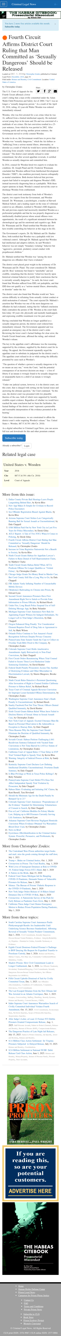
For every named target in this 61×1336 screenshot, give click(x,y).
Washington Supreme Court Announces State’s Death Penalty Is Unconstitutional (32, 700)
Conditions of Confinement (32, 985)
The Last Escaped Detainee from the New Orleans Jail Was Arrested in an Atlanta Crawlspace (32, 992)
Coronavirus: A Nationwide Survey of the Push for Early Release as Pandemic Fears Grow (31, 899)
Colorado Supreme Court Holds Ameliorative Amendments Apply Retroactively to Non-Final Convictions (30, 652)
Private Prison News (33, 1309)
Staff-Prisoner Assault (22, 1025)
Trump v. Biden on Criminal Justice (24, 860)
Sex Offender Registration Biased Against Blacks (30, 511)
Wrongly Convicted (32, 1323)
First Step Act (26, 957)
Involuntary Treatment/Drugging (20, 969)
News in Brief (15, 829)
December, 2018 (18, 76)
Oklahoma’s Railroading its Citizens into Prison (30, 589)
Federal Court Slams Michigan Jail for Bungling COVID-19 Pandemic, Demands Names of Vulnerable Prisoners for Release (32, 879)
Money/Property (22, 1056)
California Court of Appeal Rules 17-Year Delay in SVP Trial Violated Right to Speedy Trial (33, 753)
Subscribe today (12, 26)
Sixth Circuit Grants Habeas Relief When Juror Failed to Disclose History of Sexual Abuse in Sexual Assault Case (34, 714)
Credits (19, 960)
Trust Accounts (21, 1059)
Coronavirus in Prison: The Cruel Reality (27, 863)
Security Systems (49, 997)
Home (21, 1286)
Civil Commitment (34, 79)
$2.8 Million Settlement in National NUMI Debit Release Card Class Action (31, 1052)
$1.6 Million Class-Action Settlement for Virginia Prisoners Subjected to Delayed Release (31, 1042)
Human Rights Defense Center (31, 1289)
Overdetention (30, 1047)
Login (26, 445)
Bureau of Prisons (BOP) (28, 1028)
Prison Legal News (26, 1292)
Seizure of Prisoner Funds (38, 1056)
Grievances (13, 988)
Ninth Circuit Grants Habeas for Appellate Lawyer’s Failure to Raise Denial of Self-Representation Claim (32, 557)
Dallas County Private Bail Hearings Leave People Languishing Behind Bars (31, 501)
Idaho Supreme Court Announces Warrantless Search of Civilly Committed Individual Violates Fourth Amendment (33, 1006)
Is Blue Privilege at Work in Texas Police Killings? (31, 773)
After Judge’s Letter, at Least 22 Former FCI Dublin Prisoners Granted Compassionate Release (32, 1020)
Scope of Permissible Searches (39, 1013)
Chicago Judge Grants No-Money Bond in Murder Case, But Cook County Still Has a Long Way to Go (33, 576)
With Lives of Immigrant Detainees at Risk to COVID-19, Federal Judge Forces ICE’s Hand (33, 868)
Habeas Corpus (14, 957)
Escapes (12, 997)
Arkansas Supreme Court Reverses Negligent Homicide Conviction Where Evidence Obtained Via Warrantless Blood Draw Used (33, 823)
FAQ (26, 1303)
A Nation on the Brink (18, 872)
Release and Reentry (19, 79)
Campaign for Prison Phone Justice (33, 1295)
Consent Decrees (31, 1000)
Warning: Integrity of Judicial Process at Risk (29, 758)
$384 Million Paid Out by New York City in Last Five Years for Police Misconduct (33, 529)
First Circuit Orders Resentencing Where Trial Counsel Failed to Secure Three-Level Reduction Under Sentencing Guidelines (33, 661)
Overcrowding (21, 997)
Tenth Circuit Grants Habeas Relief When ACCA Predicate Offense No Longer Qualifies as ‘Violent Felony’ (31, 568)
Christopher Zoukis (33, 74)
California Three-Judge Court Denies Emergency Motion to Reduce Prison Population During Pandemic (33, 906)
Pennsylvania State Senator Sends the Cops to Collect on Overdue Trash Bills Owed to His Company (34, 641)
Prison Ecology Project (33, 1320)
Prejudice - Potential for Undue (22, 941)
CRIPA (41, 1000)
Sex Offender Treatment (48, 966)
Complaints (47, 985)
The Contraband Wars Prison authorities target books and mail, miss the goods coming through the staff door (33, 853)
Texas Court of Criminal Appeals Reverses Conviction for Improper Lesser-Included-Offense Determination (32, 691)
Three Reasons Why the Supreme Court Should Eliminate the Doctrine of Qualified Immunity (30, 732)
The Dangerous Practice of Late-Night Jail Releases (31, 1031)
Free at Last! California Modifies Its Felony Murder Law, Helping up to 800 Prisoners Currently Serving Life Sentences (32, 814)
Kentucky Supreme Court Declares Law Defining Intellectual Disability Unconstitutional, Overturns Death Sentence (34, 767)
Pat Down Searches (20, 1013)
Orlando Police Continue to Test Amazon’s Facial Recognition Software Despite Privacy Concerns (30, 635)
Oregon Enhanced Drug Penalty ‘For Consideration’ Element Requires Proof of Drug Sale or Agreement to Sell (33, 627)
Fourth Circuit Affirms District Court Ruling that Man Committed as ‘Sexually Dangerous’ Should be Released (32, 543)
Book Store (28, 1317)
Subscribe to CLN (31, 1314)
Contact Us (29, 1300)
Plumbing (37, 997)
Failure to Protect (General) (41, 1025)
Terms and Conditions (33, 1306)
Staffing (30, 997)
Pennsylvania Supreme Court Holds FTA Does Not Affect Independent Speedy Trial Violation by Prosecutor (31, 783)
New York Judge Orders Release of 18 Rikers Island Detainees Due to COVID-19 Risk (32, 893)
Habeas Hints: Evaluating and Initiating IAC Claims (31, 789)
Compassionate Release (47, 1028)
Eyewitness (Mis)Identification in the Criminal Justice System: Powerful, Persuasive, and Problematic (32, 834)
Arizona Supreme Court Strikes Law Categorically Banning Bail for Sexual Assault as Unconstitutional (31, 520)
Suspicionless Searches (17, 1016)
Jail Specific (47, 1034)
